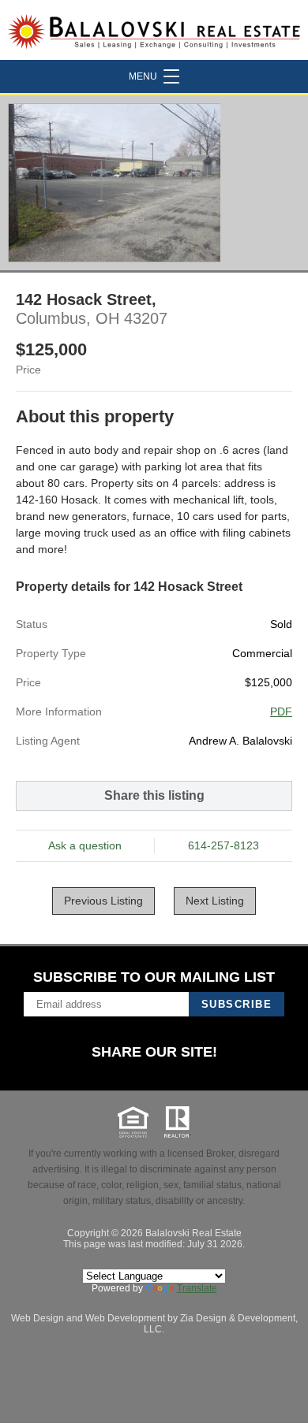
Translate (197, 1288)
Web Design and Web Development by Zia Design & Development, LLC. (154, 1324)
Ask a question (85, 845)
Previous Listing (103, 900)
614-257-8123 (223, 845)
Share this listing (154, 795)
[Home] (154, 30)
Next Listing (215, 900)
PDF (281, 711)
